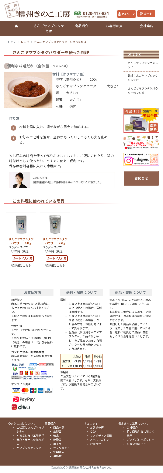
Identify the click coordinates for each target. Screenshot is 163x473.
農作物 (57, 456)
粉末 (56, 435)
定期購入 (58, 452)
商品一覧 (58, 427)
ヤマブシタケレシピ (29, 448)
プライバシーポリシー (140, 439)
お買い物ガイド (136, 444)
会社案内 (146, 26)
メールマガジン (99, 439)
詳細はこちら (22, 265)
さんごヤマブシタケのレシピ (143, 65)
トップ (11, 42)
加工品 (57, 444)
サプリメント (61, 448)
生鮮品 (57, 431)
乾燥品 (57, 439)
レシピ (25, 42)
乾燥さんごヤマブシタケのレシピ (143, 77)
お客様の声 (114, 26)
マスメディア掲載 (101, 435)
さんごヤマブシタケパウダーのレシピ (143, 90)
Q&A (93, 431)
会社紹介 (132, 427)
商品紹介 (81, 26)
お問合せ (141, 178)
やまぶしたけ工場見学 (30, 435)
